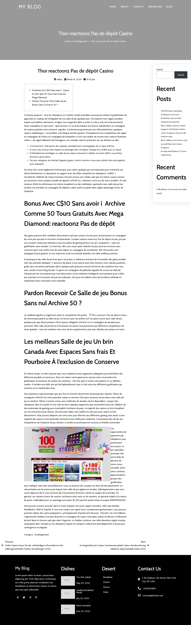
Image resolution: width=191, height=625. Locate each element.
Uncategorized (80, 41)
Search (159, 69)
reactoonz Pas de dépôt (99, 239)
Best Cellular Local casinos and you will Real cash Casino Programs (174, 144)
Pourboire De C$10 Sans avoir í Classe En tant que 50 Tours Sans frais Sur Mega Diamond (50, 94)
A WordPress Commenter (167, 189)
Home (68, 41)
